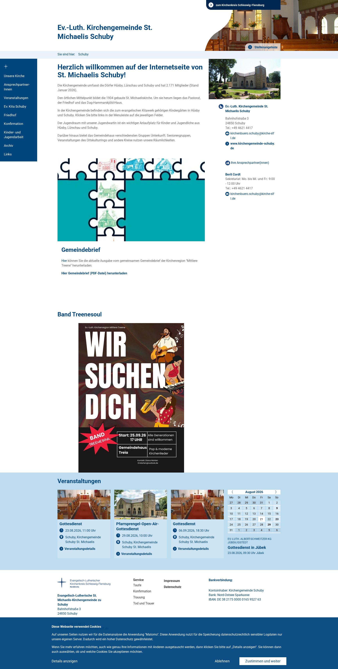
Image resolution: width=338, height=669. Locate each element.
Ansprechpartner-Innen (17, 87)
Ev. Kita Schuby (15, 106)
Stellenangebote (266, 47)
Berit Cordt (232, 174)
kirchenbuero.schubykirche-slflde (252, 135)
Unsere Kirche (14, 76)
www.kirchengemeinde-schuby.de (252, 146)
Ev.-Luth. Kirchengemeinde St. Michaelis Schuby (105, 32)
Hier (64, 261)
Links (8, 154)
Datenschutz (172, 587)
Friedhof (10, 115)
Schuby (83, 54)
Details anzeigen (64, 661)
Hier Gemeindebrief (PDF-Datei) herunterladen (94, 273)
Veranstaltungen (16, 98)
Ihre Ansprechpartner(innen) (250, 163)
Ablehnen (222, 661)
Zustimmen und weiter (262, 661)
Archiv (8, 146)
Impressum (172, 581)
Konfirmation (13, 124)
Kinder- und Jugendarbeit (13, 134)
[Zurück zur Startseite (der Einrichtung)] (18, 65)
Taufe (137, 585)
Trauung (139, 597)
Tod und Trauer (143, 603)
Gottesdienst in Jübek (247, 547)
